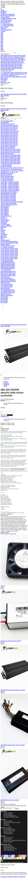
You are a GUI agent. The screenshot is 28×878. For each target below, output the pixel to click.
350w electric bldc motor (8, 275)
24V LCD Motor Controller (8, 197)
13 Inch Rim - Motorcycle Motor (10, 187)
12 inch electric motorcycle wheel (10, 156)
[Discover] (13, 856)
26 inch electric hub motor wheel (10, 152)
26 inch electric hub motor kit (9, 132)
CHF (2, 41)
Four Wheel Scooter (6, 287)
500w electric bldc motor (8, 274)
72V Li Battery (5, 207)
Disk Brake (4, 223)
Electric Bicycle (5, 22)
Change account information (12, 822)
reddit (5, 386)
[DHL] (20, 856)
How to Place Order (9, 830)
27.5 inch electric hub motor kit (10, 131)
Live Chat (3, 81)
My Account (4, 78)
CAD (2, 38)
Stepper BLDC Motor (7, 295)
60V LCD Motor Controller (8, 199)
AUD (2, 39)
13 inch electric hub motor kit (9, 143)
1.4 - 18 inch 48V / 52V (7, 72)
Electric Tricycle (5, 244)
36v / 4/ (15, 75)
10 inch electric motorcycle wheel (10, 155)
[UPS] (2, 859)
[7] (19, 859)
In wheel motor (5, 277)
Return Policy (5, 27)
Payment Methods (6, 30)
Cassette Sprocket (6, 226)
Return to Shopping (19, 876)
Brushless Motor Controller (8, 18)
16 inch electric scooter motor (9, 250)
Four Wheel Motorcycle (7, 292)
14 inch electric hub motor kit (9, 139)
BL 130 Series (4, 296)
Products (3, 13)
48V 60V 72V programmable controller (12, 202)
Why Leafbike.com (9, 850)
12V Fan (3, 586)
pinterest (6, 383)
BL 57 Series (4, 301)
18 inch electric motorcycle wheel (10, 160)
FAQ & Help (4, 79)
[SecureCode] (10, 859)
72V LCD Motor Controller (8, 200)
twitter (6, 381)
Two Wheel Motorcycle (7, 289)
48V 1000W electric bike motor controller (13, 745)
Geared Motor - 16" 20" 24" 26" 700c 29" (12, 170)
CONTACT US (5, 416)
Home (2, 10)
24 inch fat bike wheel (7, 177)
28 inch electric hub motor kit (9, 126)
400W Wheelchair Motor (8, 262)
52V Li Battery (5, 210)
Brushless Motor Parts (7, 173)
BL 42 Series (4, 302)
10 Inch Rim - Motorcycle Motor (10, 190)
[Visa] (6, 856)
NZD (2, 49)
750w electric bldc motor (8, 271)
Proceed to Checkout (7, 876)
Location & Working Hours (11, 817)
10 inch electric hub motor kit (9, 145)
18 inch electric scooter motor (9, 248)
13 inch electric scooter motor (9, 253)
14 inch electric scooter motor (9, 251)
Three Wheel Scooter (7, 285)
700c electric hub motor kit (9, 129)
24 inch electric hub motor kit (9, 133)
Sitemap (3, 854)
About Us (3, 28)
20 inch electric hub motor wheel (10, 149)
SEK (2, 47)
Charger (3, 233)
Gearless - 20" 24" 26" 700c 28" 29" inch (12, 167)
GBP (2, 37)
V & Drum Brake (5, 224)
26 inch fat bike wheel (7, 179)
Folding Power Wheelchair (8, 281)
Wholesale (4, 11)
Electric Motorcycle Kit (7, 153)
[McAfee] (14, 859)
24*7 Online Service (9, 829)
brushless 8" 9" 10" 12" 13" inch (9, 172)
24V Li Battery (5, 214)
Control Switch (5, 220)
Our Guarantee (8, 814)
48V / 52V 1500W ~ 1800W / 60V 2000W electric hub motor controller (14, 74)
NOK (2, 45)
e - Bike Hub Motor (6, 20)
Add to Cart (3, 415)
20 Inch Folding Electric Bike (9, 241)
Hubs (2, 228)
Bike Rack (3, 236)
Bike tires (3, 227)
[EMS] (6, 859)
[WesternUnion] (17, 856)
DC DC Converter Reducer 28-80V (11, 641)
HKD (2, 42)
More (2, 238)
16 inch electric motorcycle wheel (10, 158)
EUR (2, 35)
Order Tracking (8, 821)
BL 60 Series (4, 299)
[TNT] (24, 856)
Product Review (8, 833)
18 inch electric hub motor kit (9, 136)
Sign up (3, 82)
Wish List (6, 824)
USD (2, 32)
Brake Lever (4, 219)
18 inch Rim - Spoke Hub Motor (10, 183)
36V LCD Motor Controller (8, 196)
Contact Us (7, 825)
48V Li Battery (5, 211)
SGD (2, 48)
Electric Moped (5, 288)
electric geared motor (7, 260)
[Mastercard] (2, 856)
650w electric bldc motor (8, 272)
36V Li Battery (5, 213)
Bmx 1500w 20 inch (6, 57)
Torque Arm (4, 234)
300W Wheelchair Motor (8, 264)
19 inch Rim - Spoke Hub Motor (10, 182)
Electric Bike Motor (6, 166)
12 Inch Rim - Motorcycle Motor (10, 189)
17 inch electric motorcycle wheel (10, 159)
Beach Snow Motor (6, 175)
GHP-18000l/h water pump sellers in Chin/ (13, 55)
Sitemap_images (11, 854)
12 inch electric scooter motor (9, 254)
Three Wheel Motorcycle (8, 291)
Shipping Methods (9, 847)
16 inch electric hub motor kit (9, 138)
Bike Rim (3, 230)
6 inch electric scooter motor (9, 258)
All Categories (5, 122)
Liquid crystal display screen (9, 204)
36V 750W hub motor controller (10, 800)
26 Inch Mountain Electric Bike (9, 243)
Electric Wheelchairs (7, 278)
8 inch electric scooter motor (9, 257)
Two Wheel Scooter (6, 284)
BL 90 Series (4, 298)
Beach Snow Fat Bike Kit (8, 15)
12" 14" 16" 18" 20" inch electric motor (11, 169)
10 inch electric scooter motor (9, 255)
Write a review (5, 532)
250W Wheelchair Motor (8, 265)
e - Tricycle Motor (6, 270)
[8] (23, 859)
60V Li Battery (5, 209)
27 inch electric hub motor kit (9, 128)
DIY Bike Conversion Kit (7, 14)
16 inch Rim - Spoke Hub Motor (10, 186)
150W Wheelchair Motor (8, 268)
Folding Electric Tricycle (8, 245)
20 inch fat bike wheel (7, 176)
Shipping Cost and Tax (10, 848)
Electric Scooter (5, 282)
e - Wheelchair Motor (7, 261)
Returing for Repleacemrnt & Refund (14, 840)
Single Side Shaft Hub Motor (9, 192)
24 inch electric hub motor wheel (10, 150)
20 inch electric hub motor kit (9, 135)
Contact (3, 31)
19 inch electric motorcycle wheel (10, 162)
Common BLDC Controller (8, 203)
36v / (22, 72)
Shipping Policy (8, 846)
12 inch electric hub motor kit (9, 141)
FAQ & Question (8, 812)
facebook (6, 384)
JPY (2, 44)
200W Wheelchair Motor (8, 267)
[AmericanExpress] (9, 856)
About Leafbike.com (10, 815)
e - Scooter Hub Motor (7, 25)
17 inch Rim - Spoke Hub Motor (10, 184)
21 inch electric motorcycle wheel (10, 163)
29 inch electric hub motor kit (9, 125)
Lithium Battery (5, 17)
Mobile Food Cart (6, 294)
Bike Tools (3, 237)
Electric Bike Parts (6, 21)
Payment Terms (8, 837)
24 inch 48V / (17, 72)
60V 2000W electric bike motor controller (13, 690)
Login (8, 82)
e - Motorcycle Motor (7, 24)
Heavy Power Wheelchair (8, 279)
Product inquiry (8, 832)
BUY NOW (9, 415)
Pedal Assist (4, 221)
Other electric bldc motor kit (9, 142)
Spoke (2, 231)
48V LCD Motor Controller (8, 194)
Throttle (3, 217)
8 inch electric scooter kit (8, 146)
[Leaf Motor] (2, 861)
